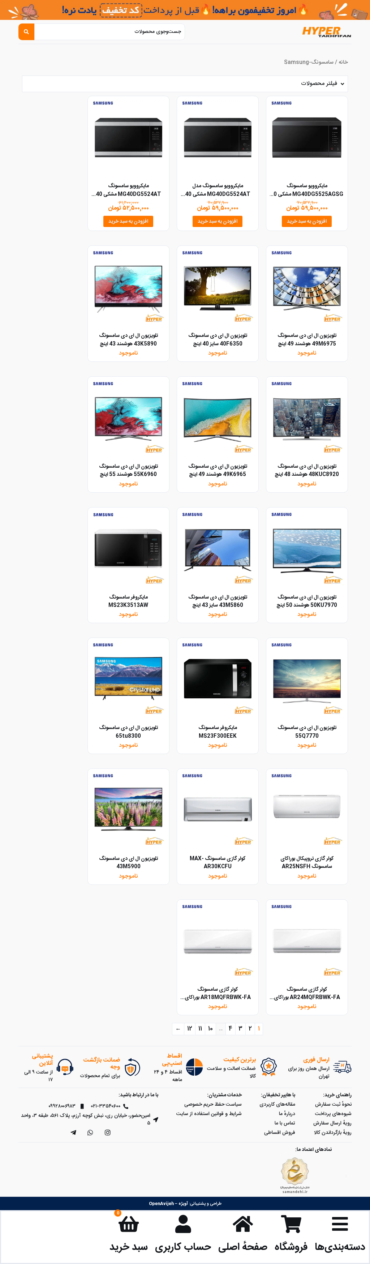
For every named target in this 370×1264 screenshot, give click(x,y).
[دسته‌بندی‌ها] (340, 1224)
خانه (343, 62)
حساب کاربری (183, 1247)
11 (200, 1029)
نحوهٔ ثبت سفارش (333, 1104)
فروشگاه (291, 1247)
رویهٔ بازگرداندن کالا (333, 1132)
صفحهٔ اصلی (242, 1247)
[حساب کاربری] (183, 1224)
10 (210, 1029)
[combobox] (109, 31)
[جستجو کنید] (26, 31)
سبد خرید (128, 1247)
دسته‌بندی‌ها (340, 1247)
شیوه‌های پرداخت (333, 1114)
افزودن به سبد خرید (307, 221)
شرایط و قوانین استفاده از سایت (209, 1114)
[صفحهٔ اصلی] (243, 1224)
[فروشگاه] (291, 1224)
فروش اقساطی (279, 1132)
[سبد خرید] (129, 1224)
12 (189, 1029)
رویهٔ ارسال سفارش (332, 1123)
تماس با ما (285, 1123)
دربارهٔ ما (287, 1114)
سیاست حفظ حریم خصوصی (213, 1104)
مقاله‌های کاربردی (277, 1104)
